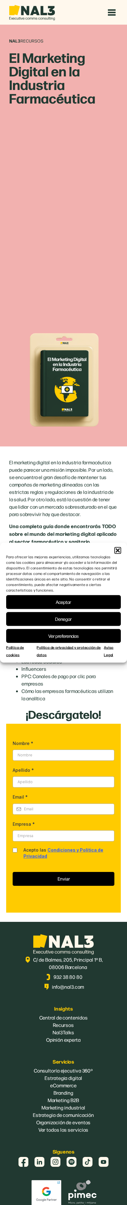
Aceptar (63, 602)
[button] (118, 550)
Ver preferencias (63, 636)
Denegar (63, 619)
